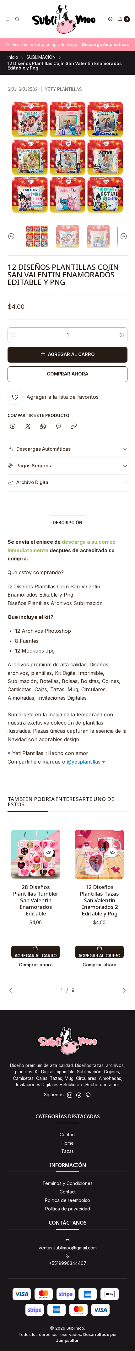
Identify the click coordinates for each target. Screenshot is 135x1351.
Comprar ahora (67, 373)
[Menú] (7, 19)
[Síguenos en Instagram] (70, 1095)
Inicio (13, 57)
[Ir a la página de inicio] (63, 19)
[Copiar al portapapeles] (73, 426)
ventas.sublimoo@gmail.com (68, 1247)
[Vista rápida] (49, 852)
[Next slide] (122, 236)
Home (68, 1143)
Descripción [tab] (67, 522)
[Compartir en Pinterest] (58, 426)
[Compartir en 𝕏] (28, 426)
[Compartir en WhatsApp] (43, 426)
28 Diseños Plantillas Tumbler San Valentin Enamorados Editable (35, 900)
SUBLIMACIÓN (41, 57)
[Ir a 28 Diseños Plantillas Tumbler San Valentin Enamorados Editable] (35, 854)
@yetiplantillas (83, 762)
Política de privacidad (67, 1208)
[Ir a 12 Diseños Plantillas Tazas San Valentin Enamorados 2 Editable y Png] (99, 854)
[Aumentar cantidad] (121, 335)
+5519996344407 (67, 1263)
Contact (68, 1134)
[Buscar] (17, 19)
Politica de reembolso (67, 1200)
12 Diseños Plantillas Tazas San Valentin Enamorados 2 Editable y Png (99, 900)
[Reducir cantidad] (13, 335)
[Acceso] (110, 19)
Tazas (67, 1151)
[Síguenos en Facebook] (79, 1095)
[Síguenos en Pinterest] (88, 1095)
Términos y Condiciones (67, 1183)
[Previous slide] (12, 236)
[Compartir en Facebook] (13, 426)
